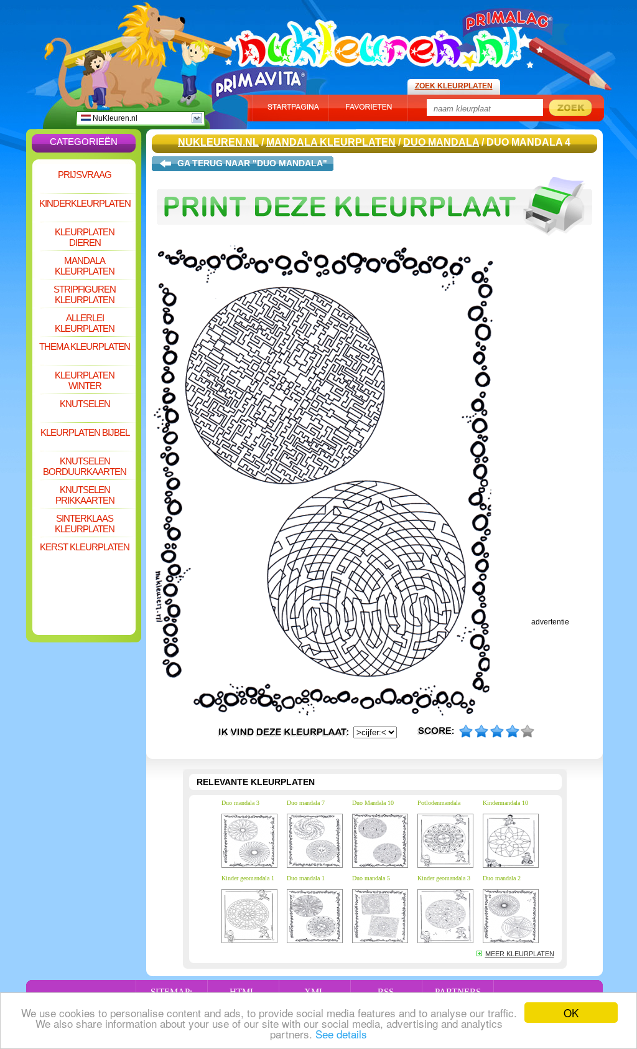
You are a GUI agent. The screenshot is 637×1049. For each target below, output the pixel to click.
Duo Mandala (441, 142)
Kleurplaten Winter (84, 380)
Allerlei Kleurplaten (84, 323)
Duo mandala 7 (306, 802)
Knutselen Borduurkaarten (84, 466)
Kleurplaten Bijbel (84, 432)
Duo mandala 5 (371, 878)
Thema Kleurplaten (84, 346)
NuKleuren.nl (114, 118)
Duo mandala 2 (502, 878)
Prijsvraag (84, 174)
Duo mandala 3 (240, 802)
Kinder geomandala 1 (247, 878)
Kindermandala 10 (505, 802)
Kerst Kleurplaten (84, 547)
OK (571, 1012)
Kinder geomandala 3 (443, 878)
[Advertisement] (84, 595)
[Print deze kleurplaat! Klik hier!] (374, 241)
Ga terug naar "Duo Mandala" (252, 163)
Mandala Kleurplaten (84, 265)
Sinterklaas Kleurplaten (84, 523)
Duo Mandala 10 (373, 802)
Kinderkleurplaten (85, 203)
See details (341, 1034)
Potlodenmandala (438, 802)
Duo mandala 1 (306, 878)
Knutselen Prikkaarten (84, 495)
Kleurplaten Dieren (84, 237)
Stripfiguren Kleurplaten (84, 294)
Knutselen (85, 403)
